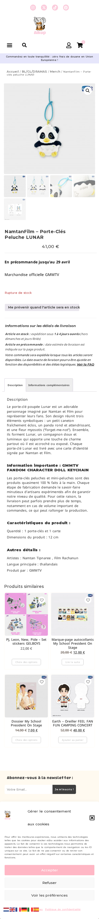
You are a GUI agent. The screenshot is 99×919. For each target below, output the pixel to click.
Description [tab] (15, 385)
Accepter (49, 870)
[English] (12, 909)
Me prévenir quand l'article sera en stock (43, 307)
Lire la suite (72, 662)
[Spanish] (36, 909)
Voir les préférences (49, 895)
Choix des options (26, 662)
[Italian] (30, 909)
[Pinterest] (66, 8)
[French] (18, 909)
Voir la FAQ (85, 364)
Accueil (13, 71)
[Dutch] (6, 909)
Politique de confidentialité (63, 909)
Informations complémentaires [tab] (49, 385)
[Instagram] (33, 8)
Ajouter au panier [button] (73, 740)
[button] (92, 817)
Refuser (49, 883)
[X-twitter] (44, 8)
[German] (24, 909)
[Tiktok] (55, 8)
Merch (55, 71)
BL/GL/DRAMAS (34, 71)
